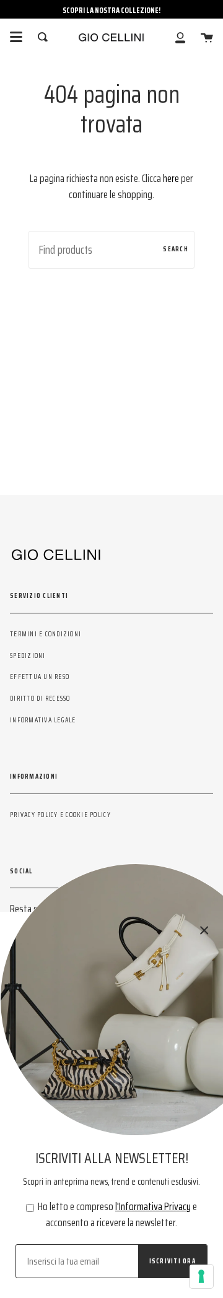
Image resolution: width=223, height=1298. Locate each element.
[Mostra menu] (16, 37)
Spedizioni (28, 655)
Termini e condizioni (45, 633)
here (171, 178)
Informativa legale (43, 719)
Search (175, 249)
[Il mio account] (180, 37)
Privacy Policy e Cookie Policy (60, 814)
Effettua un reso (39, 676)
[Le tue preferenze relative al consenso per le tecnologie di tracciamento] (201, 1276)
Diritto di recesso (40, 698)
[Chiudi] (204, 930)
